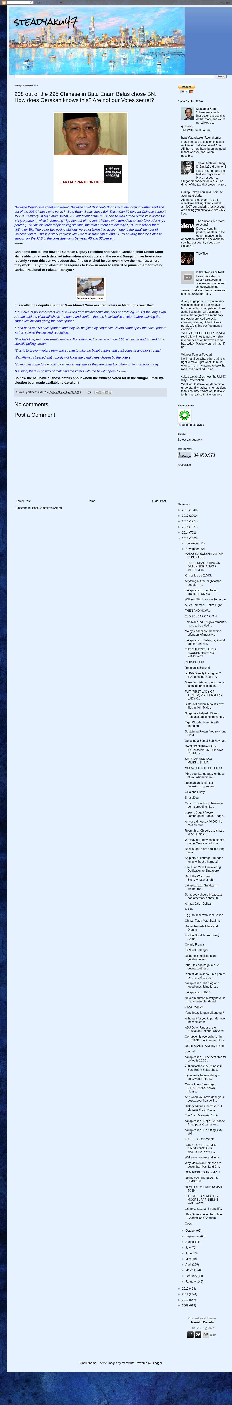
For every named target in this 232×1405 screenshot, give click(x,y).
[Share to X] (103, 392)
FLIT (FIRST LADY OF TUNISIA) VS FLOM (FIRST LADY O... (204, 695)
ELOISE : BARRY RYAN (201, 616)
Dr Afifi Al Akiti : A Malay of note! (205, 1045)
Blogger (157, 1363)
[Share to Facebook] (106, 392)
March (189, 1270)
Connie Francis (195, 944)
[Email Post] (89, 392)
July (188, 1247)
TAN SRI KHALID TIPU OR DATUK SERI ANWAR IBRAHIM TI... (202, 566)
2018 (185, 510)
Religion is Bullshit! (197, 667)
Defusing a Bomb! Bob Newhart (205, 740)
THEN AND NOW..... (198, 610)
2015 (185, 526)
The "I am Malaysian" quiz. (202, 1115)
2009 (185, 1305)
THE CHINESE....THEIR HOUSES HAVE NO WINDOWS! (201, 653)
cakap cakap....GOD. (198, 992)
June (188, 1253)
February (191, 1275)
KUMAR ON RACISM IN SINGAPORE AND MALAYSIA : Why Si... (200, 1148)
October (190, 1230)
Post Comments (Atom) (47, 507)
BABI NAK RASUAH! (210, 272)
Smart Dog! (192, 797)
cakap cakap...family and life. (203, 1208)
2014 (185, 532)
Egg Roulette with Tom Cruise (204, 915)
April (188, 1264)
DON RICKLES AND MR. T (202, 1172)
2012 (185, 1288)
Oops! (188, 1223)
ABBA (189, 909)
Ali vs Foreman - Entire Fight (203, 605)
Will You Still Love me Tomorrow (205, 599)
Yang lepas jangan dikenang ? (204, 1012)
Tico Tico (202, 253)
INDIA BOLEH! (194, 662)
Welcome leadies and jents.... (204, 1157)
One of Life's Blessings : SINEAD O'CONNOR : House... (201, 1088)
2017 (185, 515)
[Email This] (96, 392)
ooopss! (190, 1051)
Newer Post (22, 501)
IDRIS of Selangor (196, 950)
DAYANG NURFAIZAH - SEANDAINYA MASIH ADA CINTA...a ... (204, 750)
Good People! (194, 1007)
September (192, 1236)
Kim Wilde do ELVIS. (198, 575)
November (192, 548)
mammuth (128, 1363)
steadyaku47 (46, 21)
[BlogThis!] (100, 392)
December (192, 543)
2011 (185, 1294)
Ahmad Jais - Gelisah (198, 903)
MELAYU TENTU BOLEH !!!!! (204, 768)
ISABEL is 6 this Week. (199, 1139)
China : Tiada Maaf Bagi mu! (203, 920)
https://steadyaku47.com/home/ (201, 137)
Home (91, 501)
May (188, 1258)
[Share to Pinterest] (110, 392)
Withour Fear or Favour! (196, 354)
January (190, 1281)
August (190, 1241)
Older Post (159, 501)
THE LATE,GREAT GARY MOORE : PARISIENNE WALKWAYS (202, 1200)
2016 (185, 521)
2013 (185, 538)
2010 (185, 1299)
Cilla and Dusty (195, 792)
